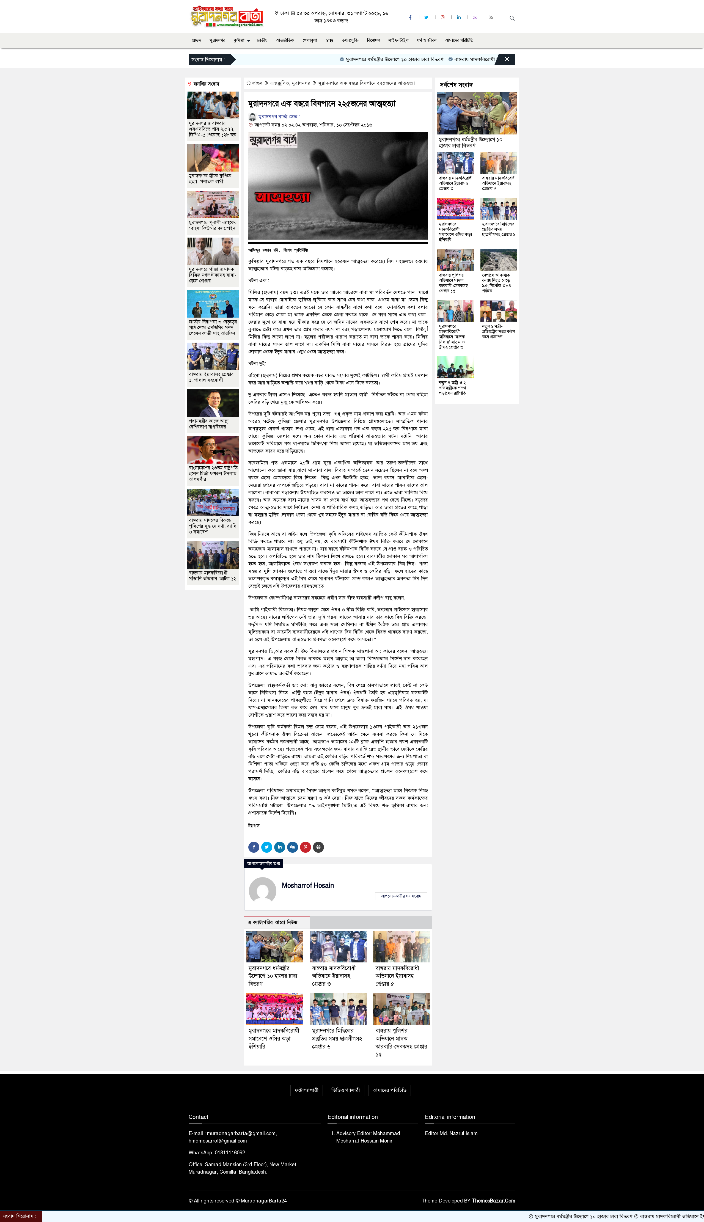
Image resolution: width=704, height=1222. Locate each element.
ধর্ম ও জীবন (426, 40)
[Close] (502, 60)
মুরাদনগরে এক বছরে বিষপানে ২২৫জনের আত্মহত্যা (366, 83)
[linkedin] (459, 17)
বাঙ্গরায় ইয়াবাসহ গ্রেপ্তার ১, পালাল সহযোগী (211, 377)
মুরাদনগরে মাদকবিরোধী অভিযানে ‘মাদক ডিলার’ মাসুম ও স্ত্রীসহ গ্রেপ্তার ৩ (452, 337)
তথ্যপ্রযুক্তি (350, 40)
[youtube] (475, 17)
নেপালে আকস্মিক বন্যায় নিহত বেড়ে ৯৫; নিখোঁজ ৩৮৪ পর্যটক (496, 283)
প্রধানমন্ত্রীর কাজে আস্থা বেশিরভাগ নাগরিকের (209, 424)
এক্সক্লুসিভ (279, 83)
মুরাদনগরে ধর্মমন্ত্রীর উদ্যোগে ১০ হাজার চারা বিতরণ (345, 59)
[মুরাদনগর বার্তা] (227, 16)
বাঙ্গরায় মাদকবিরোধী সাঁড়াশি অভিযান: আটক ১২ (212, 576)
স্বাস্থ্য (329, 40)
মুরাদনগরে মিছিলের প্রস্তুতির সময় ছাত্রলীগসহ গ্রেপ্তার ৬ (337, 1038)
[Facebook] (253, 847)
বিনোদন (373, 40)
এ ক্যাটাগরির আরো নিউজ (273, 922)
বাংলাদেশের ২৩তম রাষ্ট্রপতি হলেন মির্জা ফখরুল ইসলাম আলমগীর (213, 473)
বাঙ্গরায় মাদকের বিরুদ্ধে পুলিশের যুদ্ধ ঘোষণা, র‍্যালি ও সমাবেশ (213, 526)
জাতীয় (262, 40)
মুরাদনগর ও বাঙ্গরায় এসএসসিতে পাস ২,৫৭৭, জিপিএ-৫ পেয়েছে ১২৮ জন (212, 129)
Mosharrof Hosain (308, 886)
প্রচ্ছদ (196, 40)
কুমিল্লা (239, 40)
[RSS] (492, 17)
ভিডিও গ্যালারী (345, 1090)
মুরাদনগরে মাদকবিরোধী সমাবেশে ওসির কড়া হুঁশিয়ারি (274, 1038)
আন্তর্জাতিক (285, 40)
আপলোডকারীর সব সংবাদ (401, 896)
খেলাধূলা (309, 40)
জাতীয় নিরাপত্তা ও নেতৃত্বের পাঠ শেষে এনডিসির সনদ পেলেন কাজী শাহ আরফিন (213, 327)
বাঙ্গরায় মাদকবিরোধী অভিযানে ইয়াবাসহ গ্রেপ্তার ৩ (452, 59)
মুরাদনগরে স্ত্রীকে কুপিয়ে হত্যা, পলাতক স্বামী (210, 179)
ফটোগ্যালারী (306, 1090)
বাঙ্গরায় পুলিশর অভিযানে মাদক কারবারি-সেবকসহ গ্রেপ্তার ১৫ (453, 283)
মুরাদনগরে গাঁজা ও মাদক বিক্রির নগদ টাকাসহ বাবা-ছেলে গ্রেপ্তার (212, 275)
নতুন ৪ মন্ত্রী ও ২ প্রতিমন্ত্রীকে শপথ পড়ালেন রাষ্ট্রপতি (452, 388)
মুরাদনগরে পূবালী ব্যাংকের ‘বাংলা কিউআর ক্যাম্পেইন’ (213, 225)
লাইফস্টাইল (398, 40)
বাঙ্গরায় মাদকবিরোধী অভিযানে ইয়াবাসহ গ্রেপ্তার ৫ (397, 976)
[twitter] (427, 17)
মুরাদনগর (217, 40)
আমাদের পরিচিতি (459, 40)
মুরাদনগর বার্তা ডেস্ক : (278, 117)
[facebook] (411, 17)
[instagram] (443, 17)
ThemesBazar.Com (493, 1201)
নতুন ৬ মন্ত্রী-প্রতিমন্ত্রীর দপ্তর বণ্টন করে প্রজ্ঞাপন (498, 332)
